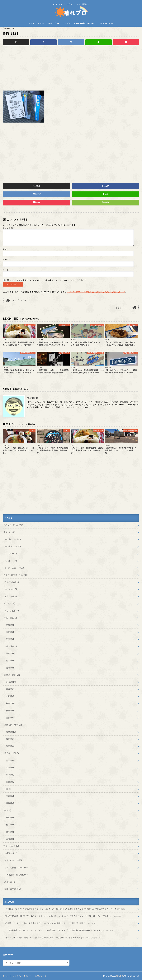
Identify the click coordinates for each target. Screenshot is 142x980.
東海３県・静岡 (13, 725)
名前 (5, 249)
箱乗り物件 (10, 596)
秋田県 (10, 710)
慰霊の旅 (9, 881)
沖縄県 (10, 653)
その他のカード (12, 539)
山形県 (10, 696)
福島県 (10, 703)
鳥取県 (10, 639)
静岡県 (10, 746)
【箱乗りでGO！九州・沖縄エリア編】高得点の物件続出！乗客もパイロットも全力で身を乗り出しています (54, 937)
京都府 (10, 796)
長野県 (10, 782)
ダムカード (10, 560)
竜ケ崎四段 (32, 397)
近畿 (7, 789)
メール (6, 260)
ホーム (31, 23)
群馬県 (10, 832)
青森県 (10, 717)
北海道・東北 (12, 675)
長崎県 (10, 668)
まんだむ (41, 23)
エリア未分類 (11, 610)
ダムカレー (10, 553)
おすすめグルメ (13, 860)
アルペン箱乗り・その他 (84, 23)
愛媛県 (10, 625)
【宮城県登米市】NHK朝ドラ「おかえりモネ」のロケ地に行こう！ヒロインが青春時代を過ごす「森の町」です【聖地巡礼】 (62, 916)
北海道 (11, 682)
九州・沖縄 (10, 646)
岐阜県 (11, 732)
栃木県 (10, 824)
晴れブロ (119, 976)
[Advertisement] (71, 68)
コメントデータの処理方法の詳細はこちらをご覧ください (96, 291)
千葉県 (10, 817)
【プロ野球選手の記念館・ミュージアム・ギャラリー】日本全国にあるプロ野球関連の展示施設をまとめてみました (58, 930)
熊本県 (10, 660)
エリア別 (66, 23)
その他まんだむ (12, 546)
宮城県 (10, 689)
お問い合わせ (40, 976)
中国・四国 (10, 618)
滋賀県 (10, 803)
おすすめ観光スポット (16, 867)
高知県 (10, 632)
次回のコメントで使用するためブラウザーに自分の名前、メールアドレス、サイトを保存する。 (46, 280)
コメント (8, 228)
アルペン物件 (11, 582)
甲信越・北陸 (11, 753)
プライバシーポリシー (22, 976)
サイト (6, 270)
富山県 (10, 760)
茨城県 (10, 839)
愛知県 (10, 739)
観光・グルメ (54, 23)
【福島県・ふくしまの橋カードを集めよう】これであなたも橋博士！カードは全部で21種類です (49, 923)
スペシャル (10, 589)
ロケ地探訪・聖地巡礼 (16, 874)
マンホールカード (14, 568)
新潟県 (10, 775)
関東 (7, 810)
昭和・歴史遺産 (12, 889)
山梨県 (10, 767)
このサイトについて (105, 23)
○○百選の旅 (10, 853)
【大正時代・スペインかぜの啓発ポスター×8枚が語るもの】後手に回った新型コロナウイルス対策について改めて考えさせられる (64, 909)
